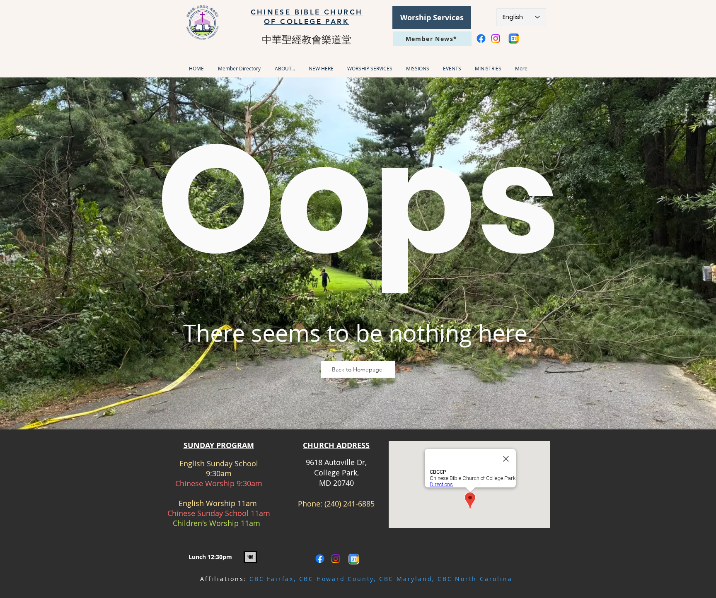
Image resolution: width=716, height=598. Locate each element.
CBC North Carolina (475, 579)
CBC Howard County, (339, 579)
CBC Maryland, (408, 579)
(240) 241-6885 (349, 504)
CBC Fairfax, (274, 579)
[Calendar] (513, 38)
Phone (309, 504)
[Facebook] (481, 38)
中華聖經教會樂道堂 (306, 39)
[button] (285, 68)
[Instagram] (495, 38)
